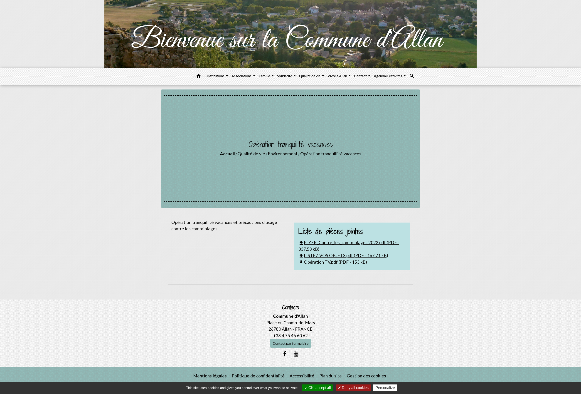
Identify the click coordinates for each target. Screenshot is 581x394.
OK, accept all (319, 388)
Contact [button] (360, 76)
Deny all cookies (355, 388)
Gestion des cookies (366, 375)
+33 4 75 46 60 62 (290, 335)
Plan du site (330, 375)
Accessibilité (302, 375)
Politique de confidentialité (258, 375)
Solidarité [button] (285, 76)
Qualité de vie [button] (310, 76)
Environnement (283, 153)
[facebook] (284, 353)
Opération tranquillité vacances (330, 153)
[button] (198, 76)
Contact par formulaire (290, 343)
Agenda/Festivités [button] (388, 76)
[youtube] (296, 353)
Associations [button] (241, 76)
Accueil (227, 153)
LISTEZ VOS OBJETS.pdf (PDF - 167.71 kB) (343, 255)
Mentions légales (210, 375)
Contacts (290, 307)
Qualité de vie (251, 153)
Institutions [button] (216, 76)
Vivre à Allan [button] (337, 76)
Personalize (385, 388)
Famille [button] (265, 76)
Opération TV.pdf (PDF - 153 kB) (332, 262)
